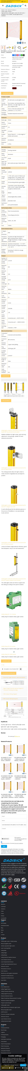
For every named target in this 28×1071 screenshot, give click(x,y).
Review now (17, 736)
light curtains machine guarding (18, 729)
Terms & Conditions (18, 843)
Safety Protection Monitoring (7, 991)
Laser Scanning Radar (6, 948)
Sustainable (3, 918)
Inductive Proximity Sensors (7, 975)
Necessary (6, 1067)
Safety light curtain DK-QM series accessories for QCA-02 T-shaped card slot (13, 505)
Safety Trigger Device (5, 989)
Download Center (5, 925)
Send (4, 846)
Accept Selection (15, 1065)
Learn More (3, 980)
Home (2, 10)
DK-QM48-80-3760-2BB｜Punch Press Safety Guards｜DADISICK (7, 777)
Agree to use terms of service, (12, 843)
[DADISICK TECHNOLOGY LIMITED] (15, 5)
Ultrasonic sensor (5, 966)
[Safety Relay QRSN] (14, 652)
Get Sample (3, 923)
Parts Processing (5, 1046)
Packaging (3, 1037)
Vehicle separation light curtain (8, 946)
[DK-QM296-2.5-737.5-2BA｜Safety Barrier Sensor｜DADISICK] (7, 750)
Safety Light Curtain (5, 1005)
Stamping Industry (5, 1027)
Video (2, 911)
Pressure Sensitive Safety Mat (7, 1014)
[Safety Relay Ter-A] (14, 600)
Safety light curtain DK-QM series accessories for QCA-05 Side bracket (13, 468)
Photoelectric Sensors (6, 968)
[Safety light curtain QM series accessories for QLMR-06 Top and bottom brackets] (14, 416)
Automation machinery (6, 1039)
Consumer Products (5, 1050)
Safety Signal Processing (6, 993)
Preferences (18, 1067)
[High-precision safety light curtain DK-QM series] (14, 88)
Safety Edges (4, 952)
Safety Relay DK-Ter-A (7, 614)
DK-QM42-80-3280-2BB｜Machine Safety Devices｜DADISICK (20, 796)
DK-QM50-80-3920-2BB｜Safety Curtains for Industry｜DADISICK (20, 759)
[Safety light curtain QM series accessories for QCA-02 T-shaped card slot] (14, 491)
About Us (3, 904)
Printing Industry (4, 1034)
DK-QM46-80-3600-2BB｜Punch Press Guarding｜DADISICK (20, 777)
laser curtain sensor (6, 729)
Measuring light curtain (6, 943)
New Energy (3, 1030)
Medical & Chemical (5, 1048)
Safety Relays (4, 955)
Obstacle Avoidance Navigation (8, 1000)
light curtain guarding (12, 726)
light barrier (3, 726)
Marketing (25, 1067)
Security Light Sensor (6, 724)
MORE (12, 874)
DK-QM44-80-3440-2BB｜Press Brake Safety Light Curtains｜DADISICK (7, 796)
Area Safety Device (5, 986)
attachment (6, 838)
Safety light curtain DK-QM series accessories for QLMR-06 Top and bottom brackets (13, 431)
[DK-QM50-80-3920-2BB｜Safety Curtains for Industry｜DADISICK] (20, 750)
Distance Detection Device (7, 996)
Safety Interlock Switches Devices (8, 957)
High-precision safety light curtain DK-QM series (13, 13)
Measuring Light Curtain (6, 1009)
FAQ (2, 932)
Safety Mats (3, 950)
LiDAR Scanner (4, 1012)
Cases (2, 913)
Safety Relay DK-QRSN (7, 654)
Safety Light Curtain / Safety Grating (9, 941)
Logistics (3, 1032)
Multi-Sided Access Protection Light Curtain (10, 1007)
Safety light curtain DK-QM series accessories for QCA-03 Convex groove (13, 543)
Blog (2, 927)
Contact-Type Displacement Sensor (9, 964)
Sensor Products (12, 10)
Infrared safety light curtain (18, 724)
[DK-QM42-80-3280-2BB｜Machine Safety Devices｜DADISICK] (20, 786)
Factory (2, 915)
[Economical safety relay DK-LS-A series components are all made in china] (14, 632)
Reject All (7, 1065)
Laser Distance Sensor (6, 959)
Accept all (23, 1065)
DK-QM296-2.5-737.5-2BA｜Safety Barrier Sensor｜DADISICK (6, 759)
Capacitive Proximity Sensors (7, 978)
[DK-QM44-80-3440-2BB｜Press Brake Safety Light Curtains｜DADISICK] (7, 786)
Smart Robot (4, 1041)
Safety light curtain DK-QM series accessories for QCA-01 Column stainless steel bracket (13, 579)
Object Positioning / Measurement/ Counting (11, 998)
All (6, 10)
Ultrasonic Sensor (5, 1016)
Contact (2, 934)
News (2, 930)
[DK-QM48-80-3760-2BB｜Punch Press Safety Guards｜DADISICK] (7, 768)
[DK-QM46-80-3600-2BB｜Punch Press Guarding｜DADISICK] (20, 768)
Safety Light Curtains (6, 11)
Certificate (3, 906)
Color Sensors (4, 971)
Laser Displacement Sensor (7, 961)
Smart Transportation (6, 1043)
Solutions (3, 909)
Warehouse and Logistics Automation (9, 973)
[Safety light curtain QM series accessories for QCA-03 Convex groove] (14, 528)
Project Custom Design (6, 1002)
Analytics (12, 1067)
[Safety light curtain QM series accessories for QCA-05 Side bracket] (14, 453)
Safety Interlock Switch (6, 1021)
